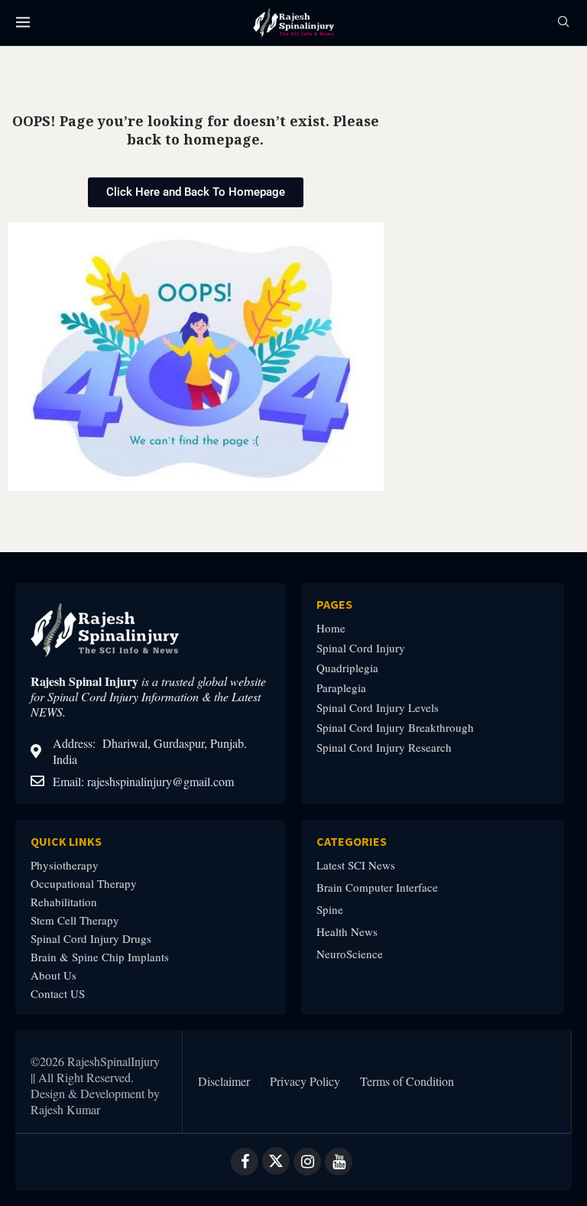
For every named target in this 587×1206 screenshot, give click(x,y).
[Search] (563, 23)
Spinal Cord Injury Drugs (91, 938)
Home (330, 628)
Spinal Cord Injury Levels (377, 708)
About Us (53, 975)
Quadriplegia (347, 668)
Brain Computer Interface (377, 887)
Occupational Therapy (84, 883)
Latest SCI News (355, 865)
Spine (329, 909)
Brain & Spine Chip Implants (100, 957)
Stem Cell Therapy (75, 920)
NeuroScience (349, 954)
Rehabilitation (64, 902)
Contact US (58, 994)
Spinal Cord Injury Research (384, 747)
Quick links (66, 841)
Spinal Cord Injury (360, 648)
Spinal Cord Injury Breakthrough (395, 727)
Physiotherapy (65, 865)
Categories (351, 841)
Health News (347, 932)
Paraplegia (341, 688)
